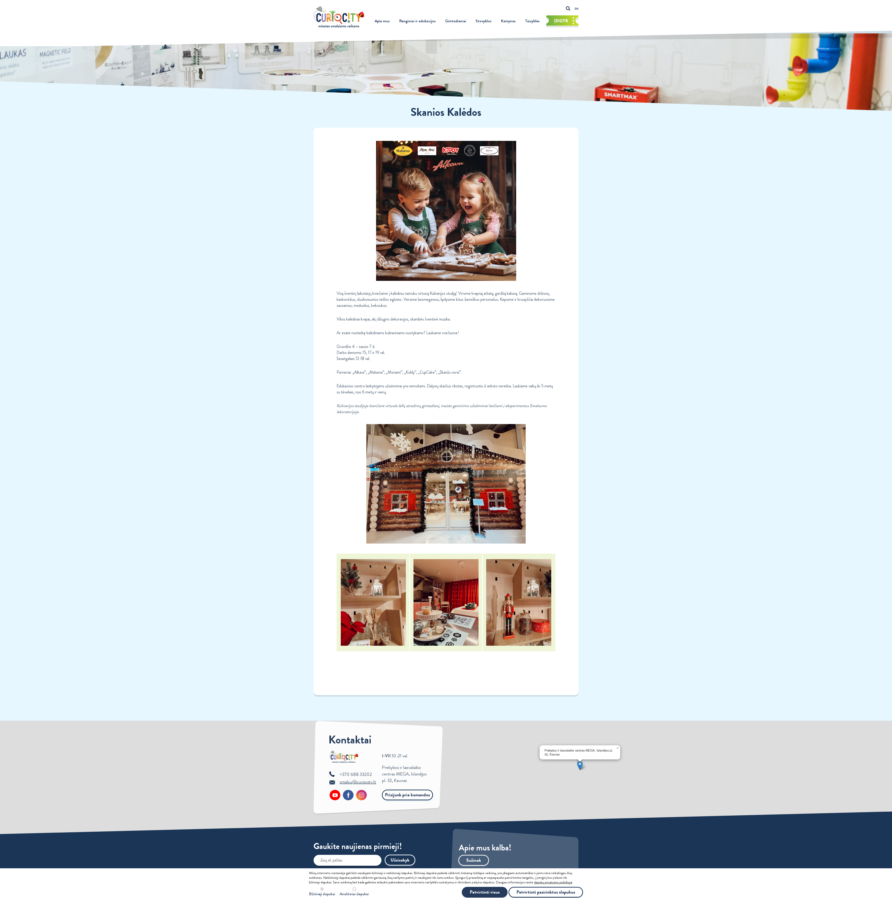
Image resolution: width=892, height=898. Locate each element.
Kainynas (508, 21)
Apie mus (382, 21)
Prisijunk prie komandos (407, 794)
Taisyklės (532, 21)
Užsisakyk (400, 860)
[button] (580, 765)
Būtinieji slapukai (322, 894)
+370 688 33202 (356, 774)
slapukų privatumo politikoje (553, 882)
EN (576, 8)
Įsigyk (561, 20)
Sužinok (473, 860)
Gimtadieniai (455, 21)
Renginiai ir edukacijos (417, 21)
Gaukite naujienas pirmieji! (358, 847)
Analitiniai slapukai (354, 894)
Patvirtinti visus (485, 892)
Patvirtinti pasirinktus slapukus (545, 892)
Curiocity (339, 16)
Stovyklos (484, 21)
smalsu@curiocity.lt (358, 781)
